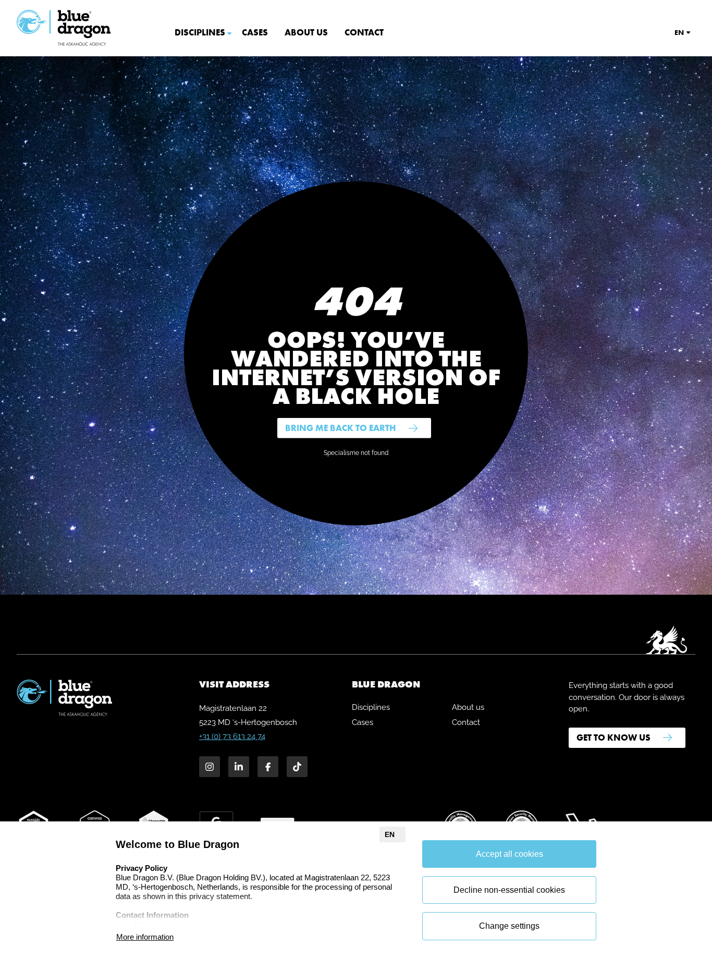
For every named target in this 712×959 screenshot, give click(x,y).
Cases (255, 32)
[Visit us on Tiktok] (297, 766)
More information (145, 936)
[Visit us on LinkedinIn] (238, 766)
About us (306, 32)
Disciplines (200, 32)
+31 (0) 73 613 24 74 (232, 736)
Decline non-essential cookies (509, 890)
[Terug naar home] (64, 28)
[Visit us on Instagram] (209, 766)
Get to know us (613, 737)
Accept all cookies (509, 854)
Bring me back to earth (340, 428)
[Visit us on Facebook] (267, 766)
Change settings (509, 925)
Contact (364, 32)
